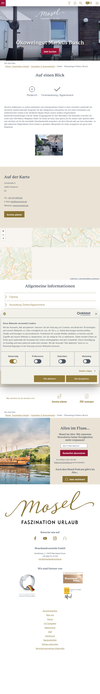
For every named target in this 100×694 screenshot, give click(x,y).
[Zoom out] (3, 235)
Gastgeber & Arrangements (43, 66)
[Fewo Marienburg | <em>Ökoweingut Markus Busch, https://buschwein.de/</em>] (49, 145)
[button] (3, 3)
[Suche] (81, 3)
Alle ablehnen (49, 379)
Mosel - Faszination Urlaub (17, 66)
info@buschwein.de (18, 201)
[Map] (50, 254)
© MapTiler (73, 278)
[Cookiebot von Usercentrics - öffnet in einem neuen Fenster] (79, 314)
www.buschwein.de (21, 205)
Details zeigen (85, 371)
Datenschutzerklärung (63, 462)
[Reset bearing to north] (3, 238)
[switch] (37, 361)
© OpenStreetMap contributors (88, 278)
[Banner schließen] (96, 314)
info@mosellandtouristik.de (50, 559)
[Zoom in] (3, 231)
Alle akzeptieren (81, 379)
